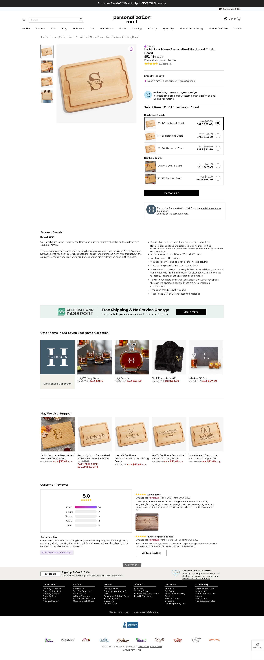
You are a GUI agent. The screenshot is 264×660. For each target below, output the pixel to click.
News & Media (172, 598)
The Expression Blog (205, 601)
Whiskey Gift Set (198, 378)
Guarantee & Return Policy (117, 596)
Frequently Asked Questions (112, 599)
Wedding (137, 28)
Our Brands (170, 591)
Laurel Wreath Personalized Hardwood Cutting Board (203, 457)
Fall (92, 28)
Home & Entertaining (191, 28)
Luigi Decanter (122, 378)
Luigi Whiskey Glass (88, 378)
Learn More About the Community (200, 577)
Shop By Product (51, 593)
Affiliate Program (81, 596)
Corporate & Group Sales (146, 593)
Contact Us (78, 588)
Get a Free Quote (163, 98)
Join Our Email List (82, 591)
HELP (139, 650)
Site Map (47, 598)
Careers (169, 596)
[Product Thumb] (46, 51)
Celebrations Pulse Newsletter (204, 589)
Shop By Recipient (52, 591)
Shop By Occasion (52, 588)
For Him (40, 28)
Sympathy (168, 28)
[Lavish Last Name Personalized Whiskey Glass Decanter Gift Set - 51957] (206, 375)
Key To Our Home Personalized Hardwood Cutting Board (168, 457)
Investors (169, 601)
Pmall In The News (143, 596)
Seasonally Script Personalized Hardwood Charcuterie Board (93, 457)
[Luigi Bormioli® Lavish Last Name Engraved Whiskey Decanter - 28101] (132, 375)
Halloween (78, 28)
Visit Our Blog (141, 591)
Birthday (152, 28)
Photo (122, 28)
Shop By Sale (49, 596)
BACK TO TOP (131, 565)
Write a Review (151, 553)
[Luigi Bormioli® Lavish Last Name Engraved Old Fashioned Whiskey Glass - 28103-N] (94, 375)
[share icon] (131, 49)
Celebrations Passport (84, 598)
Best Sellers (106, 28)
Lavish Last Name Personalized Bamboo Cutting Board (57, 457)
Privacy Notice (115, 575)
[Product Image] (96, 84)
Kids (53, 28)
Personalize (171, 193)
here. (186, 213)
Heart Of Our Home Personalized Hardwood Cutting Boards (132, 458)
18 (170, 63)
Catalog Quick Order (83, 601)
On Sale (238, 28)
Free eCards (201, 598)
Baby (64, 28)
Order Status (79, 593)
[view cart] (239, 18)
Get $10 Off (50, 574)
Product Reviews (51, 601)
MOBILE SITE (129, 650)
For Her (26, 28)
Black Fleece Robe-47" (164, 378)
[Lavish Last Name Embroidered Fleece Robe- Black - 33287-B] (169, 375)
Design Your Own (218, 28)
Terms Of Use (110, 603)
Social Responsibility (175, 593)
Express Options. (186, 81)
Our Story (139, 588)
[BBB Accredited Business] (129, 628)
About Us (169, 588)
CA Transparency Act (175, 603)
